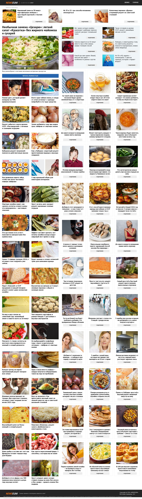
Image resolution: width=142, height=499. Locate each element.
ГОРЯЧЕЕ (135, 2)
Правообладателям (8, 498)
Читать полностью (30, 76)
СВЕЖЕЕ (126, 2)
